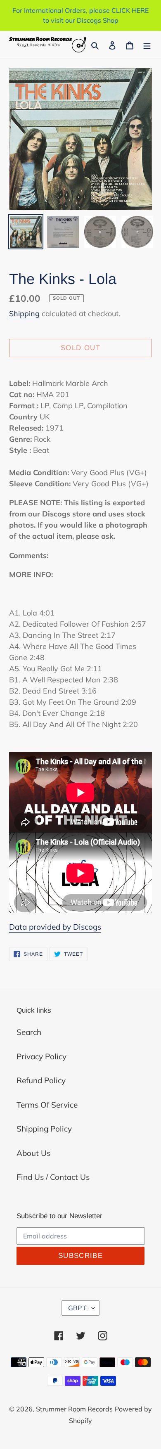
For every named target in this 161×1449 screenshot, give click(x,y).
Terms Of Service (47, 1105)
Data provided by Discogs (55, 927)
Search (29, 1032)
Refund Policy (41, 1080)
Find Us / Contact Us (53, 1177)
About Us (33, 1153)
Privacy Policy (41, 1056)
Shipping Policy (44, 1129)
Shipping (24, 313)
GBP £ (78, 1308)
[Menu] (147, 45)
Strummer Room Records (74, 1409)
